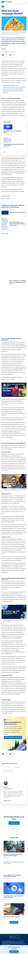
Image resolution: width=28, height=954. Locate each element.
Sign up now (14, 823)
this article (14, 506)
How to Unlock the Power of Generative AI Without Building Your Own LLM (17, 224)
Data (9, 767)
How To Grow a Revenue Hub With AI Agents (12, 131)
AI (2, 6)
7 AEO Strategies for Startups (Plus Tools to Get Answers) (14, 145)
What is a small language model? (11, 85)
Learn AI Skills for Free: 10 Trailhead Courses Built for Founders (12, 875)
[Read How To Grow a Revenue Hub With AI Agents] (8, 126)
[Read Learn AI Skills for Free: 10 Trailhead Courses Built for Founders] (14, 867)
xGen (24, 524)
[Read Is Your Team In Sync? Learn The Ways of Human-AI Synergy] (14, 888)
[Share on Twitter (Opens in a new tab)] (6, 55)
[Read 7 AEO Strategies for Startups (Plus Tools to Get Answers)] (8, 140)
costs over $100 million (12, 363)
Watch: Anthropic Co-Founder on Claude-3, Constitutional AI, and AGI (18, 282)
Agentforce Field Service (8, 770)
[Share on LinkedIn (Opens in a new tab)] (3, 55)
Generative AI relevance (7, 496)
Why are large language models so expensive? (14, 87)
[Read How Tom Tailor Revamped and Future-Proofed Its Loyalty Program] (14, 847)
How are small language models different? (13, 89)
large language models (20, 68)
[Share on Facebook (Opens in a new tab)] (10, 55)
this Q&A (14, 419)
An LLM (3, 342)
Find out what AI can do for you (13, 737)
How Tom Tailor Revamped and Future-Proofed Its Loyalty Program (13, 855)
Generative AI (16, 767)
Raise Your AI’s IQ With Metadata (18, 212)
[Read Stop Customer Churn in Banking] (14, 909)
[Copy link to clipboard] (14, 55)
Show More (14, 922)
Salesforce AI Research (16, 377)
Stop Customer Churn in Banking (12, 917)
